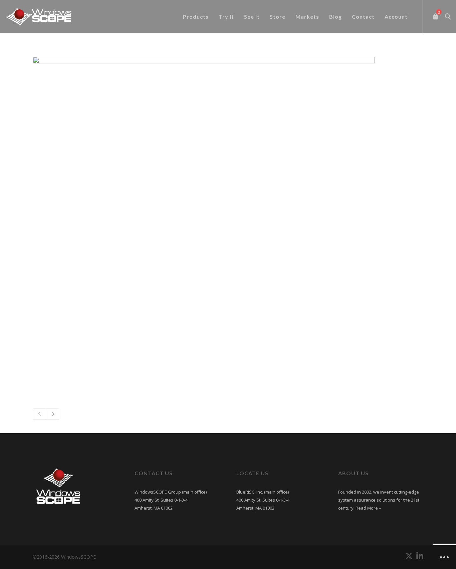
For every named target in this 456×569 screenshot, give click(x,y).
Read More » (368, 508)
